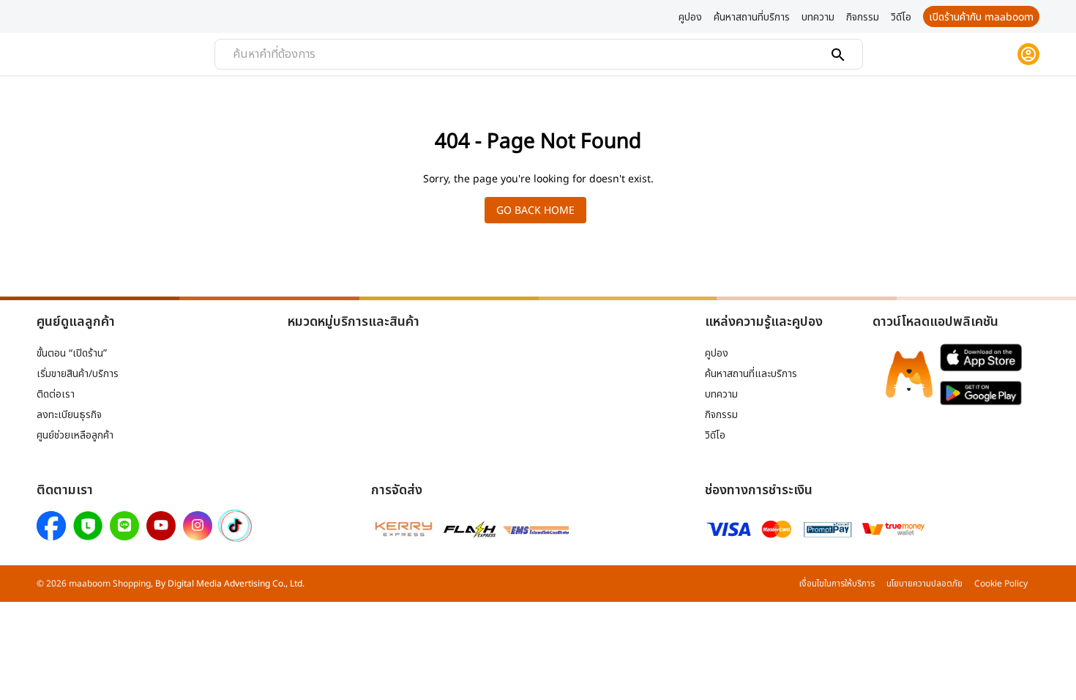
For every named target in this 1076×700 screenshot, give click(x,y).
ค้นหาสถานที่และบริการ (751, 373)
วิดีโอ (715, 435)
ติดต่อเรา (56, 394)
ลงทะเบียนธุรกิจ (69, 414)
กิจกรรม (721, 414)
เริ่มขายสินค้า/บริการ (78, 373)
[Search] (838, 55)
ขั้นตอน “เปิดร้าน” (72, 353)
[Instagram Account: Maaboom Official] (197, 525)
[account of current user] (1028, 54)
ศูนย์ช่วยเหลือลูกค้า (75, 435)
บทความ (721, 394)
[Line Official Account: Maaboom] (124, 525)
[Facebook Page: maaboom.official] (51, 525)
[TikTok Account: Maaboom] (235, 526)
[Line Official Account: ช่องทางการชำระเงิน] (87, 525)
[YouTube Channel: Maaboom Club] (161, 525)
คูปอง (716, 353)
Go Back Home (535, 210)
